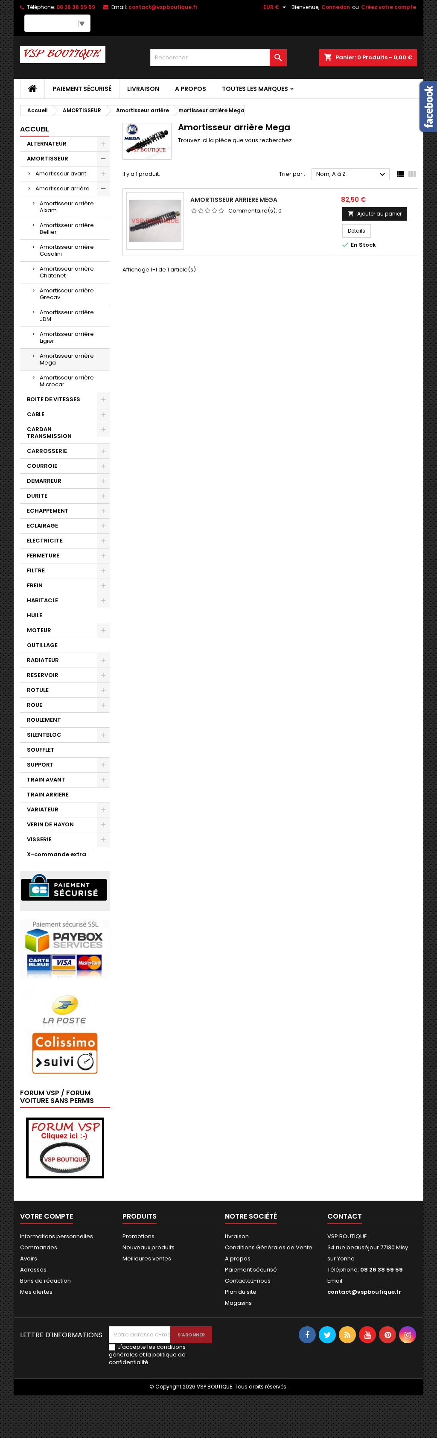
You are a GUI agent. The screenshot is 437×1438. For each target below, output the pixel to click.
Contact (344, 1216)
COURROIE (42, 466)
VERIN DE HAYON (50, 824)
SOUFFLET (41, 750)
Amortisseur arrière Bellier (67, 228)
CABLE (35, 414)
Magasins (238, 1303)
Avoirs (28, 1258)
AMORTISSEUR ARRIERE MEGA (233, 199)
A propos (190, 89)
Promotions (138, 1236)
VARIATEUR (42, 809)
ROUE (34, 705)
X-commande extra (56, 854)
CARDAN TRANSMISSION (49, 432)
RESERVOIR (42, 675)
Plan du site (240, 1292)
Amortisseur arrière (62, 188)
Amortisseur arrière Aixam (67, 206)
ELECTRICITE (45, 541)
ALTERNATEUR (47, 144)
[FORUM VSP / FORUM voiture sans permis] (65, 1147)
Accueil (34, 129)
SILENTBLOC (44, 735)
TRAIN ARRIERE (48, 794)
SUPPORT (40, 765)
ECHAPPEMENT (48, 511)
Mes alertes (36, 1292)
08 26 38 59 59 (75, 7)
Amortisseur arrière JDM (67, 315)
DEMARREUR (44, 481)
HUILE (34, 615)
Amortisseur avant (60, 173)
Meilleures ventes (146, 1258)
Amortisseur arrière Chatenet (67, 272)
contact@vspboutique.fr (163, 7)
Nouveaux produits (148, 1247)
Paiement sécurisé (81, 89)
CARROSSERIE (47, 451)
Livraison (143, 89)
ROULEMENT (44, 720)
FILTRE (36, 570)
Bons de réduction (45, 1281)
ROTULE (38, 690)
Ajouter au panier (375, 213)
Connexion (335, 7)
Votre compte (46, 1216)
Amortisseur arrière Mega (67, 359)
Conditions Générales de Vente (268, 1247)
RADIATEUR (43, 660)
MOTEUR (39, 630)
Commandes (38, 1247)
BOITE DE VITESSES (53, 399)
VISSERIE (39, 839)
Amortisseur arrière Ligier (67, 337)
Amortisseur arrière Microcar (67, 380)
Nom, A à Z (351, 174)
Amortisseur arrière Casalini (67, 250)
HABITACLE (42, 600)
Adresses (33, 1270)
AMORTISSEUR (47, 159)
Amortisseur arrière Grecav (67, 293)
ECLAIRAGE (42, 526)
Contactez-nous (248, 1281)
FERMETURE (43, 555)
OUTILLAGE (42, 645)
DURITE (37, 496)
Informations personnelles (56, 1236)
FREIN (35, 585)
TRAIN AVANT (46, 780)
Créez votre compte (388, 7)
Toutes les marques (255, 89)
